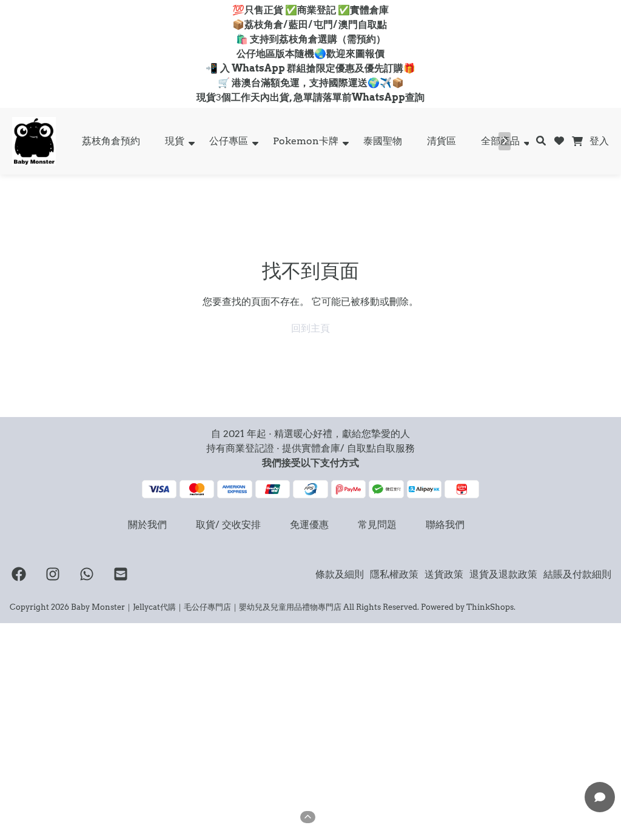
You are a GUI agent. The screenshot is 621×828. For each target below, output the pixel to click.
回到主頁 (310, 328)
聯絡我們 (445, 524)
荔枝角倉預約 (111, 141)
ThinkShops (490, 607)
